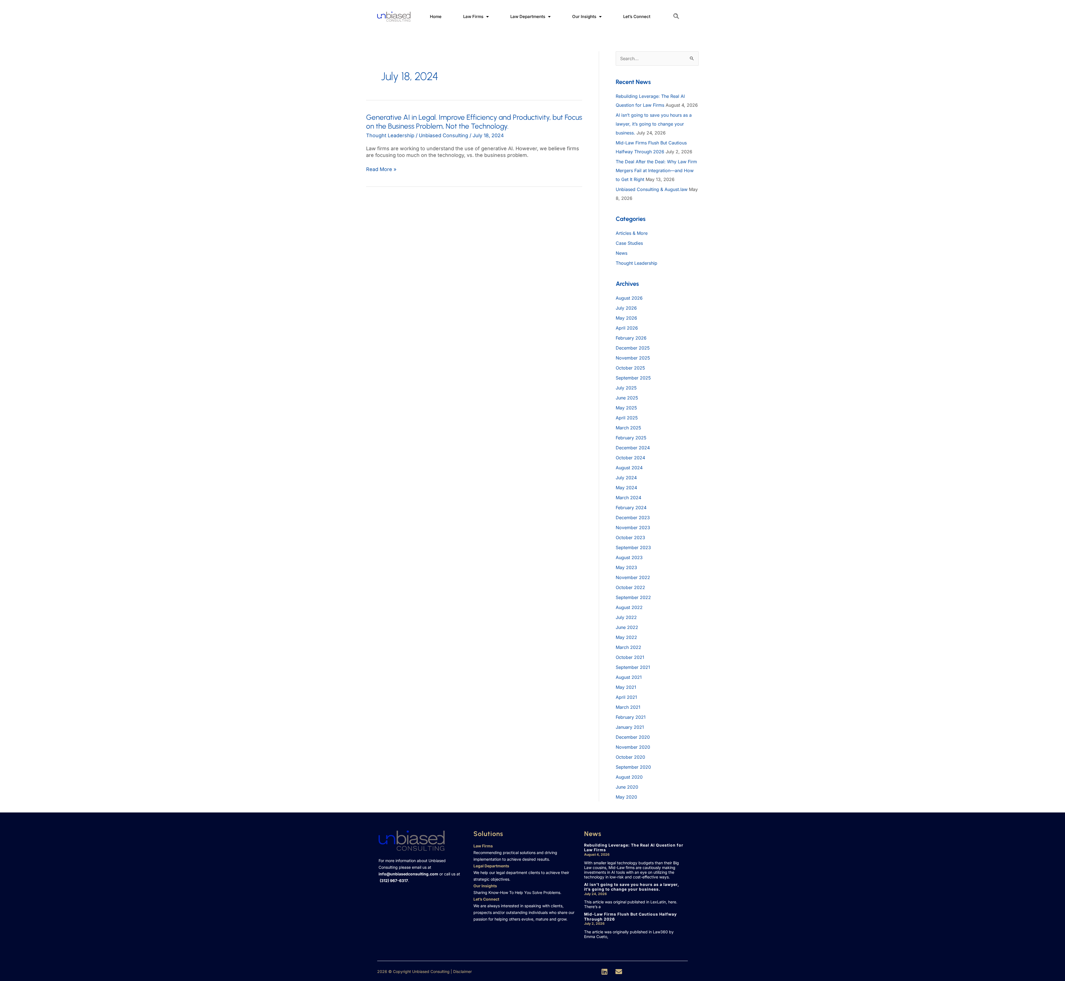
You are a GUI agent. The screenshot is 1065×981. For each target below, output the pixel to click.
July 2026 (626, 308)
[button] (676, 16)
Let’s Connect (636, 16)
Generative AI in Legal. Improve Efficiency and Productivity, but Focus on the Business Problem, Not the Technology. (474, 122)
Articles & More (632, 233)
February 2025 (631, 437)
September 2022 (633, 597)
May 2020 (626, 797)
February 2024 (631, 507)
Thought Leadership (390, 135)
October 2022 (630, 587)
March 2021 (628, 707)
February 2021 (631, 717)
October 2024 (630, 457)
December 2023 (633, 517)
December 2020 (633, 737)
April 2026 (627, 328)
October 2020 (630, 757)
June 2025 (627, 398)
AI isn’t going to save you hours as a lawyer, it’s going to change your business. (654, 124)
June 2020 (627, 787)
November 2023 (633, 527)
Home (436, 16)
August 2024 (629, 467)
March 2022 (628, 647)
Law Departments (527, 16)
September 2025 (633, 378)
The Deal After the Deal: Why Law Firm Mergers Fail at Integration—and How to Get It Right (656, 170)
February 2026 (631, 338)
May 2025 (626, 408)
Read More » (381, 169)
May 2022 (626, 637)
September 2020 (633, 767)
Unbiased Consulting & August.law (652, 189)
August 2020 (629, 777)
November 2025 (633, 358)
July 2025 (626, 388)
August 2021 (629, 677)
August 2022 (629, 607)
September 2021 (633, 667)
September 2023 (633, 547)
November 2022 (633, 577)
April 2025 (627, 418)
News (621, 253)
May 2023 (626, 567)
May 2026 (626, 318)
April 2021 (626, 697)
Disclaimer (462, 971)
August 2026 (629, 298)
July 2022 (626, 617)
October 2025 (630, 368)
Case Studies (629, 243)
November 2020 (633, 747)
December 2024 (633, 447)
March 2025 (628, 427)
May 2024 (626, 487)
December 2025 (633, 348)
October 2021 (630, 657)
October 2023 (630, 537)
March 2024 (628, 497)
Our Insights (584, 16)
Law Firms (473, 16)
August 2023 (629, 557)
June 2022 (627, 627)
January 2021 (630, 727)
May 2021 (626, 687)
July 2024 (626, 477)
